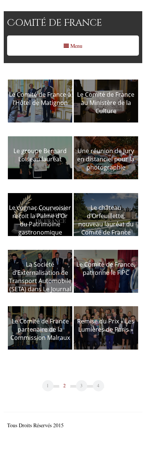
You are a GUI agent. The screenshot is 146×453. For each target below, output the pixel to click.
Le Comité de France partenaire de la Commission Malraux (40, 329)
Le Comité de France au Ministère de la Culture (105, 102)
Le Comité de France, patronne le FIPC (105, 268)
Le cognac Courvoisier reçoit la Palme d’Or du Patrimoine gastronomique (40, 220)
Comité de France (54, 23)
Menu (75, 45)
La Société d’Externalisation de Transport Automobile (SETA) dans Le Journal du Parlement (40, 280)
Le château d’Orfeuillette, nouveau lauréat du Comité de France (106, 220)
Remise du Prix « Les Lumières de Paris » (105, 325)
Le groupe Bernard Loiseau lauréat (40, 155)
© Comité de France (86, 425)
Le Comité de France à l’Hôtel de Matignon (40, 98)
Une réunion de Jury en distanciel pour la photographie (105, 159)
